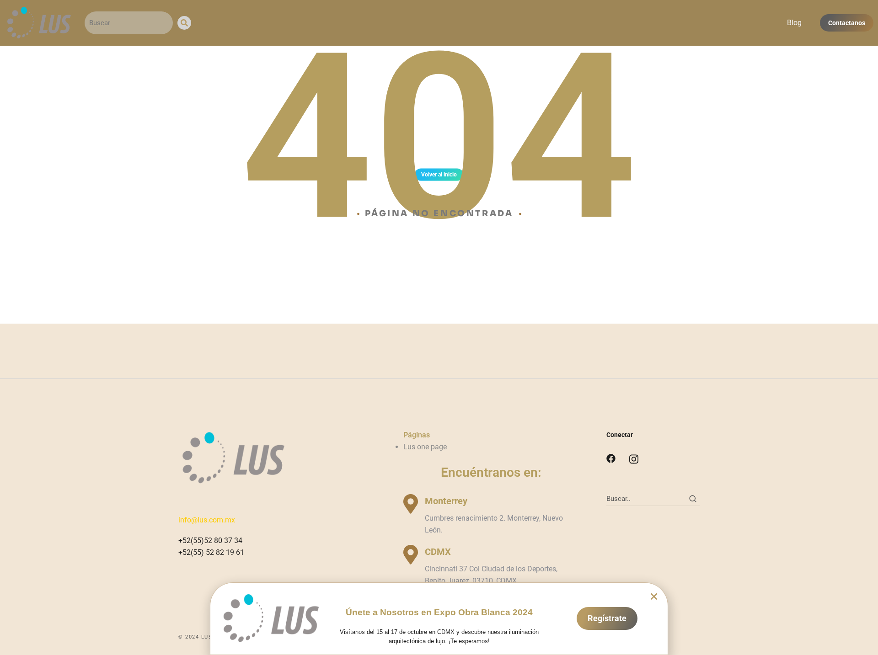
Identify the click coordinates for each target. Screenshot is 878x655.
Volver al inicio (439, 174)
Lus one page (425, 446)
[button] (653, 596)
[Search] (184, 23)
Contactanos (846, 23)
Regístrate (607, 618)
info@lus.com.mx (206, 520)
